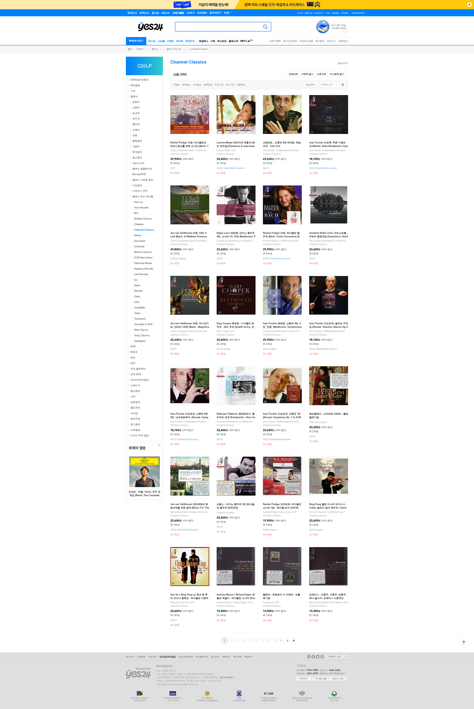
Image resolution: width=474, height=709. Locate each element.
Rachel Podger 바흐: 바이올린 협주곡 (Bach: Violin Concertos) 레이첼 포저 (281, 236)
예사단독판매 (290, 41)
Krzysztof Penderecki (227, 421)
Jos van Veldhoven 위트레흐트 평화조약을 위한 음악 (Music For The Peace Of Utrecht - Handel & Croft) (189, 508)
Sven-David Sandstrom (321, 241)
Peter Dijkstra (345, 241)
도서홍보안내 (202, 656)
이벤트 (170, 41)
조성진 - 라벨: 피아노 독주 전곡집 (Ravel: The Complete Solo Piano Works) (144, 495)
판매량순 (186, 84)
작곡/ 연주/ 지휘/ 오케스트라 (236, 241)
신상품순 (197, 84)
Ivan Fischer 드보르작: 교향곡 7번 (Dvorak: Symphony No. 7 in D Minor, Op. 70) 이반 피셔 (282, 417)
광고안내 (215, 656)
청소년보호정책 (185, 656)
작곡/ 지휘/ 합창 (328, 241)
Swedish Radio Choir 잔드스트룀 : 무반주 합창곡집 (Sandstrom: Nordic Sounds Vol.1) (328, 236)
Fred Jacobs (254, 602)
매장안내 (189, 41)
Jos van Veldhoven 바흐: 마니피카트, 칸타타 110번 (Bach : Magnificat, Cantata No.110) (189, 327)
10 (281, 640)
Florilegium (268, 602)
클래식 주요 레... (174, 49)
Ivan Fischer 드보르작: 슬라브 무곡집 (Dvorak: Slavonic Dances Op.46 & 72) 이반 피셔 (328, 327)
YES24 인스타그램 (322, 657)
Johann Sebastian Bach (182, 150)
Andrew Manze (224, 602)
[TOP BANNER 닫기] (469, 4)
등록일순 (208, 84)
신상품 (161, 41)
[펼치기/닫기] (129, 80)
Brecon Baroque (292, 241)
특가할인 (320, 41)
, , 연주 (236, 602)
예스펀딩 (221, 41)
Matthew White (207, 241)
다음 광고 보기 (346, 32)
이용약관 (152, 656)
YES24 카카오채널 (309, 657)
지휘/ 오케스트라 (282, 150)
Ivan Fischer (269, 150)
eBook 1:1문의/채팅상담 (332, 673)
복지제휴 (237, 656)
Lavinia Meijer (224, 150)
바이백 (179, 41)
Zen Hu (185, 602)
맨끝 (294, 640)
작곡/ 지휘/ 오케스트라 (282, 331)
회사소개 (130, 656)
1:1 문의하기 (304, 679)
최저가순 (219, 84)
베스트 (152, 41)
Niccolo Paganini (317, 512)
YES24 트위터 (318, 657)
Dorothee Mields (208, 331)
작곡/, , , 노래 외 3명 (189, 331)
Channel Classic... (200, 49)
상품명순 (240, 84)
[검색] (265, 26)
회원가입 (308, 13)
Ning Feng (337, 512)
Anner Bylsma (336, 602)
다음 (287, 640)
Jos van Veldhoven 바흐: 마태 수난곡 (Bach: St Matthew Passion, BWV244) (188, 236)
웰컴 (130, 49)
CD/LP (139, 49)
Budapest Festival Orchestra (295, 150)
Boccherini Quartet (318, 602)
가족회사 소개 (337, 656)
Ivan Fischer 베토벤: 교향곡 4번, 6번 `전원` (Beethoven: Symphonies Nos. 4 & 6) (282, 327)
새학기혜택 (275, 41)
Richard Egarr (240, 602)
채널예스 (203, 41)
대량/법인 (343, 41)
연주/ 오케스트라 (282, 241)
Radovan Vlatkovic (252, 421)
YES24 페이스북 (313, 657)
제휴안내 (226, 656)
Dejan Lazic (251, 241)
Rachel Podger (207, 150)
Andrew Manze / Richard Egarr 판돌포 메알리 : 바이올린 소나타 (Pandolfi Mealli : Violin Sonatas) (236, 598)
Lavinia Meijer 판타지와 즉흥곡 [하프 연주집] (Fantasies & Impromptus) (236, 146)
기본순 (176, 84)
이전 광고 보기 (343, 32)
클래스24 (233, 41)
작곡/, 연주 (189, 150)
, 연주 (280, 512)
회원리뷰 (342, 63)
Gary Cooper (223, 331)
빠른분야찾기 (136, 40)
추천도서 (331, 41)
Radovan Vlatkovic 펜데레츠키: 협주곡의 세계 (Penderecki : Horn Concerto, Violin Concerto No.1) (236, 417)
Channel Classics (179, 154)
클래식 (154, 49)
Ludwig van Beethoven (228, 241)
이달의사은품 (306, 41)
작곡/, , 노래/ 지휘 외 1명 (189, 241)
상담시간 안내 (339, 679)
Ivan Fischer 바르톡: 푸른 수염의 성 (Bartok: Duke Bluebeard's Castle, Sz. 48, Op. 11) (328, 146)
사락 (212, 41)
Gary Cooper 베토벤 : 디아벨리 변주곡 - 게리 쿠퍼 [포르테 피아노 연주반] (235, 327)
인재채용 (141, 656)
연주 (226, 150)
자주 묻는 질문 (321, 679)
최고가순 (230, 84)
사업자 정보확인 (226, 677)
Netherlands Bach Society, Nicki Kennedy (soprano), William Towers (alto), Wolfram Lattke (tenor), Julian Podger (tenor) (189, 512)
